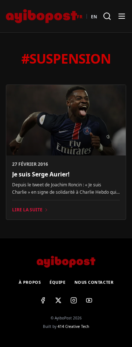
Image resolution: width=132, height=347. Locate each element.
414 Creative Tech (73, 326)
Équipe (57, 282)
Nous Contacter (94, 282)
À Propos (30, 282)
